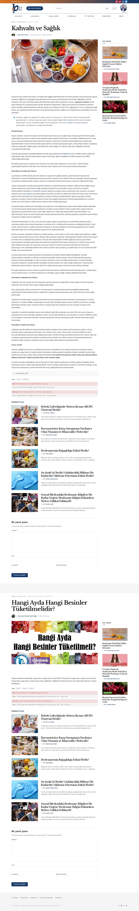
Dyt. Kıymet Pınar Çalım (50, 479)
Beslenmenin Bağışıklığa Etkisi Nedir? (65, 450)
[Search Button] (107, 8)
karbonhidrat (63, 365)
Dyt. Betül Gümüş (48, 413)
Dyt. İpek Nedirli (48, 454)
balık (18, 688)
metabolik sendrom (40, 191)
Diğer (121, 16)
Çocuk (13, 176)
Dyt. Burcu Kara (23, 35)
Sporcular (72, 16)
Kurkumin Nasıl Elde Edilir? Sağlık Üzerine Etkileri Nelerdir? (114, 64)
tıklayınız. (16, 683)
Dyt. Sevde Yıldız (48, 504)
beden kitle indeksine (66, 120)
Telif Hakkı (58, 897)
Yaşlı (13, 329)
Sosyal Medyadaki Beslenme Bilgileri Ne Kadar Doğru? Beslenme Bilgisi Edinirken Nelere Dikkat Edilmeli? (67, 497)
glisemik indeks (43, 186)
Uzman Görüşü (46, 35)
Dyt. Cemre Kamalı (110, 123)
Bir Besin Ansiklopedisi (112, 57)
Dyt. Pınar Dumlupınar (50, 435)
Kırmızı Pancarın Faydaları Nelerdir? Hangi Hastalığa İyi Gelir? (114, 118)
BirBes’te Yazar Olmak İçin (19, 1)
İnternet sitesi (61, 565)
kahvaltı (88, 97)
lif (58, 186)
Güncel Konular (36, 35)
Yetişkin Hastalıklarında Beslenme (113, 82)
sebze (31, 688)
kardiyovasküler (82, 123)
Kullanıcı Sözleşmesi (46, 897)
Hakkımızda (34, 16)
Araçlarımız (35, 8)
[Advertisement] (55, 90)
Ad (13, 556)
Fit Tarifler (89, 16)
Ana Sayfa (18, 16)
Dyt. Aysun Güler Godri (111, 69)
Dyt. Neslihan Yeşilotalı (112, 97)
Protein (49, 365)
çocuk (19, 379)
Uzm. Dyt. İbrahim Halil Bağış (27, 616)
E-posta (15, 565)
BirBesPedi (106, 16)
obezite (25, 97)
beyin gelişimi (27, 194)
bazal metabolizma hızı (65, 154)
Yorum (14, 530)
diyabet (70, 123)
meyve (24, 688)
